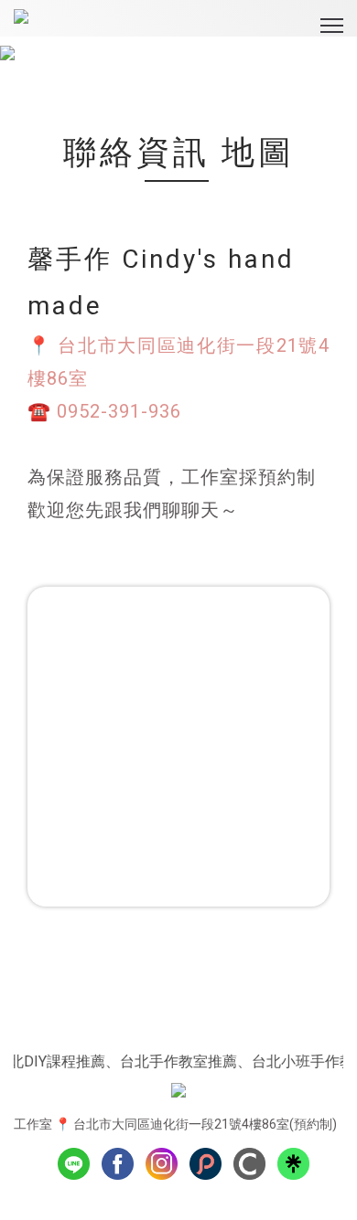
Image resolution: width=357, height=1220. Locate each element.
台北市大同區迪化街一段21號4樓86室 (181, 1124)
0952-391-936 (119, 411)
